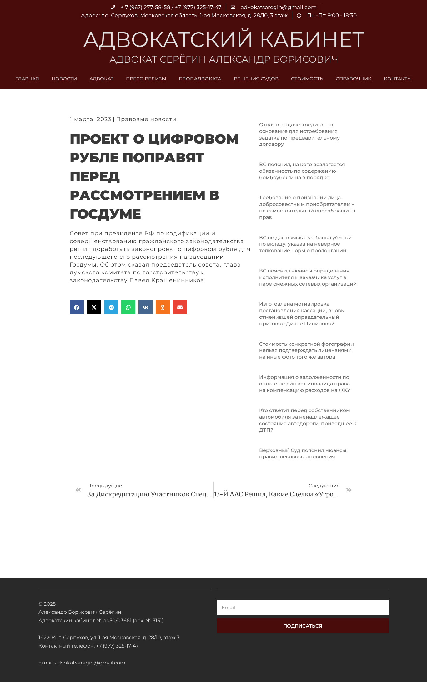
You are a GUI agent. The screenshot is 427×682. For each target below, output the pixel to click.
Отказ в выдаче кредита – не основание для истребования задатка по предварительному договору (299, 134)
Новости (64, 79)
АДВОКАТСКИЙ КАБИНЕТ (223, 39)
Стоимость (307, 79)
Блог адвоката (200, 79)
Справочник (353, 79)
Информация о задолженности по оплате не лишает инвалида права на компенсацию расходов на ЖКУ (304, 383)
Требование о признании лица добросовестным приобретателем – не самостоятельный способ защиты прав (307, 207)
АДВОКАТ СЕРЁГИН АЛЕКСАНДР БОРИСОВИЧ (223, 59)
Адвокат (101, 79)
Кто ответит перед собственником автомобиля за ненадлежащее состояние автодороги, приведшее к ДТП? (307, 420)
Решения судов (256, 79)
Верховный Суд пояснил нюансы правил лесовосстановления (302, 453)
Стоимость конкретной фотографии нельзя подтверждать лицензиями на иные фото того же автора (306, 350)
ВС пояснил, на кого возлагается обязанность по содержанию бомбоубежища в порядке (302, 171)
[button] (77, 307)
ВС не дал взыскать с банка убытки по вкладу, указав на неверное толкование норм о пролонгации (305, 244)
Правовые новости (146, 119)
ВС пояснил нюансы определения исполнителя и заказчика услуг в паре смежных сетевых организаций (308, 277)
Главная (27, 79)
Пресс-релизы (146, 79)
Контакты (398, 79)
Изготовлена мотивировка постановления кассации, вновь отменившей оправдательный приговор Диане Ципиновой (301, 313)
